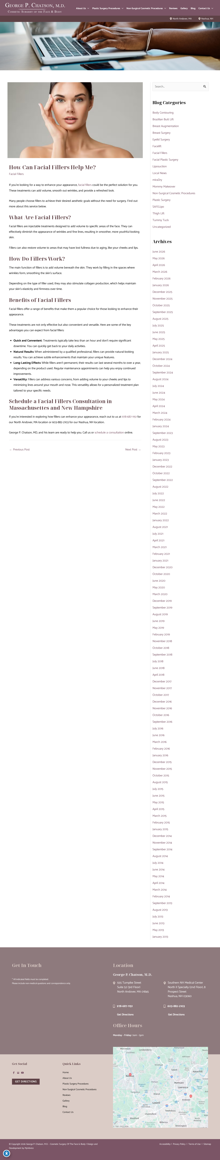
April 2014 (158, 883)
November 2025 (163, 298)
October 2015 (161, 775)
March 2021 (160, 547)
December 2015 (162, 762)
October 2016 (161, 715)
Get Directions (125, 1014)
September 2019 (162, 607)
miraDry (157, 179)
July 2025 (158, 325)
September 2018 (162, 654)
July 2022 (158, 493)
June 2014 (158, 869)
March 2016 (160, 742)
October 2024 (161, 365)
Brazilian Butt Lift (163, 119)
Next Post (133, 449)
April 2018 (158, 674)
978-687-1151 (129, 416)
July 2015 (158, 789)
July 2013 (158, 916)
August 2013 (160, 909)
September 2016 (162, 721)
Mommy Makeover (164, 186)
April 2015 (158, 809)
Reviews (66, 1095)
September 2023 (163, 433)
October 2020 (161, 574)
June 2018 (158, 668)
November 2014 (162, 842)
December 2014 (162, 836)
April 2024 (159, 406)
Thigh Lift (158, 213)
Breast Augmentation (166, 126)
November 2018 (162, 641)
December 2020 (163, 567)
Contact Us (68, 1112)
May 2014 (158, 876)
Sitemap (207, 1144)
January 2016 (160, 755)
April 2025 (159, 345)
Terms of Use (194, 1144)
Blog (65, 1106)
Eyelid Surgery (161, 139)
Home (66, 1072)
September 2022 (163, 480)
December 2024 (162, 359)
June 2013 (158, 923)
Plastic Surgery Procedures (76, 1084)
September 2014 (162, 849)
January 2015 (160, 829)
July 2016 (158, 728)
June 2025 (159, 332)
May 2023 (158, 446)
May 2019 (158, 627)
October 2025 (161, 305)
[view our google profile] (18, 1073)
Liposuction (160, 166)
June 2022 (159, 500)
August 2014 (160, 856)
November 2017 (162, 688)
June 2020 (159, 580)
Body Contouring (163, 112)
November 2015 (162, 768)
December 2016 (162, 701)
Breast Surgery (161, 132)
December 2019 (162, 601)
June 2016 (158, 735)
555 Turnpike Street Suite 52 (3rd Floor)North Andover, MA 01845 (133, 987)
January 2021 (160, 560)
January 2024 (161, 426)
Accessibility (164, 1144)
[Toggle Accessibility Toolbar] (6, 1153)
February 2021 (161, 553)
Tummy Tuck (161, 220)
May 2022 (159, 506)
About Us (67, 1078)
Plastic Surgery (161, 200)
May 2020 (159, 587)
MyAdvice (29, 1148)
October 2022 (161, 473)
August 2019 (160, 614)
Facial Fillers (16, 174)
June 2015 (158, 795)
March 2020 (160, 594)
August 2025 (160, 318)
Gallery (66, 1101)
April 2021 (158, 540)
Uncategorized (162, 226)
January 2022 (161, 520)
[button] (87, 8)
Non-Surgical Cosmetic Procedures (174, 193)
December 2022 (162, 466)
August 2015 (160, 782)
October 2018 (161, 648)
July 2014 (158, 862)
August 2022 (160, 486)
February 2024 (161, 419)
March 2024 (160, 412)
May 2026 (159, 258)
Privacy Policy (179, 1144)
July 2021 (158, 533)
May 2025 (159, 339)
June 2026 (159, 251)
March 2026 (160, 271)
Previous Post (19, 449)
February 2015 (161, 822)
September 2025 (163, 312)
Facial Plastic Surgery (165, 159)
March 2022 (160, 513)
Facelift (157, 146)
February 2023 (161, 453)
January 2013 (160, 936)
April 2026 (159, 265)
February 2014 (161, 896)
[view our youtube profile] (22, 1073)
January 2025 (161, 352)
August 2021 (160, 527)
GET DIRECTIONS (26, 1081)
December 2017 (162, 681)
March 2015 (160, 815)
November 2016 (162, 708)
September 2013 (162, 903)
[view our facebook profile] (14, 1073)
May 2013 (158, 930)
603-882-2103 (176, 1006)
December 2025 (162, 292)
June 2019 (158, 621)
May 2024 (159, 399)
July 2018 (158, 661)
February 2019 (161, 634)
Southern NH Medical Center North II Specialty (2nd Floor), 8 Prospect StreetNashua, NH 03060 (186, 989)
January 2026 (161, 285)
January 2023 (161, 459)
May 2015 (158, 802)
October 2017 (161, 695)
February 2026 (161, 278)
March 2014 (160, 889)
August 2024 (160, 379)
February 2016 (161, 748)
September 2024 (163, 372)
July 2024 (158, 386)
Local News (160, 173)
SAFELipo (158, 206)
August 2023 (160, 439)
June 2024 (159, 392)
